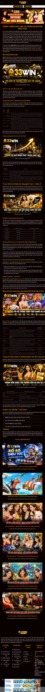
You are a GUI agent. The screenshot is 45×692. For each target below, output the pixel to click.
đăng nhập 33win (8, 321)
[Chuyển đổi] (4, 417)
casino (10, 336)
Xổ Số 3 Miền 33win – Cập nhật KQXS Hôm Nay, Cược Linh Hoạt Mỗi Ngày (22, 526)
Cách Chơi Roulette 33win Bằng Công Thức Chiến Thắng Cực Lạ (22, 616)
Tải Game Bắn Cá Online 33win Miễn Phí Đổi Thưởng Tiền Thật (22, 586)
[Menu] (1, 2)
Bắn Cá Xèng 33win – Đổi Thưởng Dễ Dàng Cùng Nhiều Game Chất (22, 556)
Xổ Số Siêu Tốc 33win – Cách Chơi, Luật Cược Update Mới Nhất (22, 466)
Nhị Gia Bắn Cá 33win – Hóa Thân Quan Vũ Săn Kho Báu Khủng (22, 496)
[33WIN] (22, 2)
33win (4, 31)
